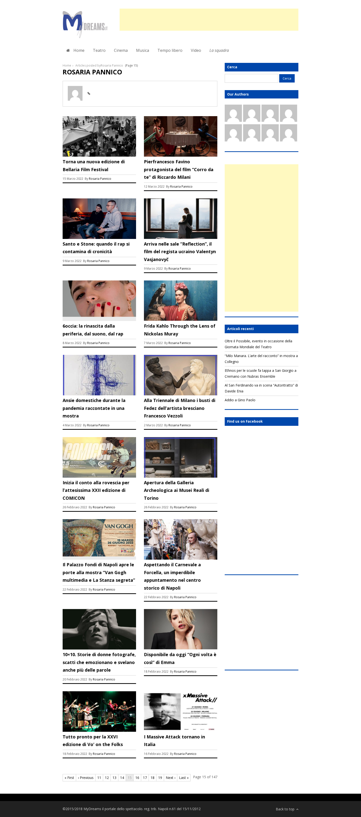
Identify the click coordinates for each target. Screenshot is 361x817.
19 (160, 777)
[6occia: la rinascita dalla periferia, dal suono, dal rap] (99, 315)
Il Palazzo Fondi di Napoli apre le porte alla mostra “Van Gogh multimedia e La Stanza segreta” (99, 572)
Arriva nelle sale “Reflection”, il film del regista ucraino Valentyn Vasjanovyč (180, 251)
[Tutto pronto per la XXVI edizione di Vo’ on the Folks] (99, 730)
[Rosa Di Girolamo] (288, 134)
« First (69, 777)
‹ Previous (86, 777)
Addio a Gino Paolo (240, 400)
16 (137, 777)
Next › (170, 777)
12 (107, 777)
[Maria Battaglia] (233, 134)
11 (99, 777)
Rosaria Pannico (100, 179)
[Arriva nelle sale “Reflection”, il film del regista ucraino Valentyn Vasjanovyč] (180, 237)
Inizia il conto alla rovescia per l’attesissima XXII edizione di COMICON (96, 490)
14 (122, 777)
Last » (184, 777)
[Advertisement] (209, 20)
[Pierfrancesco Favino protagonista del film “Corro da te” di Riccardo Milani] (180, 155)
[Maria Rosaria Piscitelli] (251, 134)
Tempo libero (169, 50)
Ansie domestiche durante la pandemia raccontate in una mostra (94, 408)
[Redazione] (233, 114)
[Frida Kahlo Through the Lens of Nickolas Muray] (180, 319)
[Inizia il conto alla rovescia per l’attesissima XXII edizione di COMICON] (99, 476)
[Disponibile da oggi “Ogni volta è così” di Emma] (180, 648)
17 (145, 777)
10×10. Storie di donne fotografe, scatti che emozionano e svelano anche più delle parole (99, 662)
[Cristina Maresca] (270, 134)
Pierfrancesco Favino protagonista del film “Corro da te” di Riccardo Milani (178, 169)
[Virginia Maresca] (251, 114)
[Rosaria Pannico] (270, 114)
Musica (142, 50)
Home (78, 50)
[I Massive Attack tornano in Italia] (180, 730)
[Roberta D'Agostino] (288, 114)
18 (152, 777)
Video (196, 50)
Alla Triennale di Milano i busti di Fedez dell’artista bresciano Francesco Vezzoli (179, 408)
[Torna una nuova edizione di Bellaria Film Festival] (99, 155)
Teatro (99, 50)
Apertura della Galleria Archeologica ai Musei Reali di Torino (176, 490)
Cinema (121, 50)
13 (114, 777)
